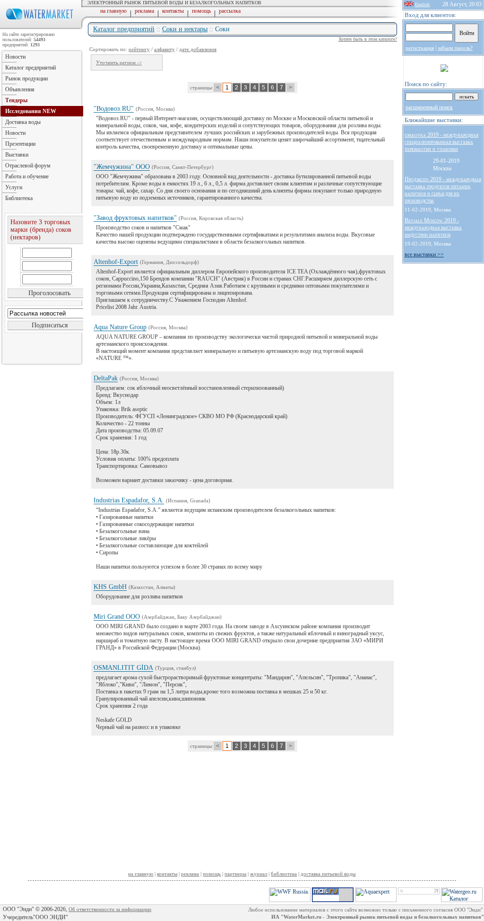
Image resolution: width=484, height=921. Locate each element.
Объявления (20, 89)
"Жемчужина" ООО (122, 166)
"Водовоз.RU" (114, 108)
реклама (144, 11)
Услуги (13, 187)
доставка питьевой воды (328, 874)
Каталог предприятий (124, 29)
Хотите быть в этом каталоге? (367, 39)
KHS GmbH (110, 586)
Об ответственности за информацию (110, 909)
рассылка (230, 11)
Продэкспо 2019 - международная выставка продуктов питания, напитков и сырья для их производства (443, 190)
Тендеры (16, 100)
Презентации (20, 143)
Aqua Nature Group (120, 327)
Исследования (30, 111)
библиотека (284, 874)
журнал (258, 874)
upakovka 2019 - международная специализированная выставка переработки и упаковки (441, 142)
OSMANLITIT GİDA (123, 667)
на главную (113, 11)
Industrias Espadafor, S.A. (129, 500)
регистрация (420, 48)
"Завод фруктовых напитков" (135, 217)
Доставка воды (23, 122)
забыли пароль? (455, 48)
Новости (15, 56)
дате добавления (197, 49)
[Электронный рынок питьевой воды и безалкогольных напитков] (41, 27)
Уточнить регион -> (119, 62)
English (422, 4)
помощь (201, 11)
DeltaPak (106, 378)
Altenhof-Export (116, 261)
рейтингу (139, 49)
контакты (173, 11)
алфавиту (164, 49)
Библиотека (19, 198)
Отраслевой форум (28, 165)
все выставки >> (424, 254)
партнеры (235, 874)
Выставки (16, 154)
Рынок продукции (26, 78)
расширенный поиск (429, 107)
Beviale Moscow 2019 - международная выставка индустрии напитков (433, 227)
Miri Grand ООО (117, 616)
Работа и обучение (27, 176)
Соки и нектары (184, 29)
